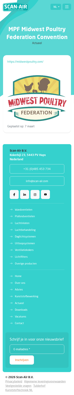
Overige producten (26, 263)
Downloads (21, 309)
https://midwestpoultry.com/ (25, 61)
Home (18, 276)
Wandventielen (23, 209)
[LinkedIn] (24, 194)
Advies (19, 289)
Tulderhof (39, 385)
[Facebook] (14, 194)
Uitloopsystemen (25, 243)
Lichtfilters (21, 256)
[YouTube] (45, 194)
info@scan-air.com (37, 181)
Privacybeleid (13, 381)
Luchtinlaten (22, 223)
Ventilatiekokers (24, 249)
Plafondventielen (25, 216)
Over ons (20, 282)
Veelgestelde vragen (18, 385)
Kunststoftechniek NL (19, 390)
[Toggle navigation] (67, 7)
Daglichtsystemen (25, 236)
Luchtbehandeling (25, 229)
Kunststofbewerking (26, 296)
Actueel (19, 303)
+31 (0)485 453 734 (37, 168)
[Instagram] (35, 194)
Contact (19, 323)
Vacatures (20, 316)
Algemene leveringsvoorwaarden (45, 381)
